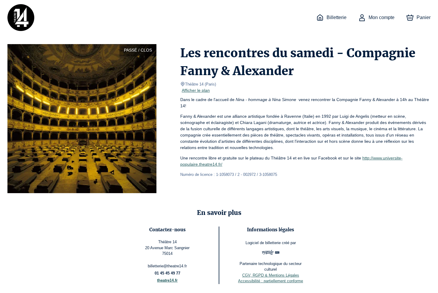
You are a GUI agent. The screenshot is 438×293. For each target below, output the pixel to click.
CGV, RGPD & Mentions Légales (270, 275)
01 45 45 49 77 (167, 273)
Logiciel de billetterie (263, 243)
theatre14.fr (167, 280)
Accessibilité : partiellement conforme (270, 281)
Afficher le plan (196, 90)
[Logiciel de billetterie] (270, 253)
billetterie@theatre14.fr (167, 266)
